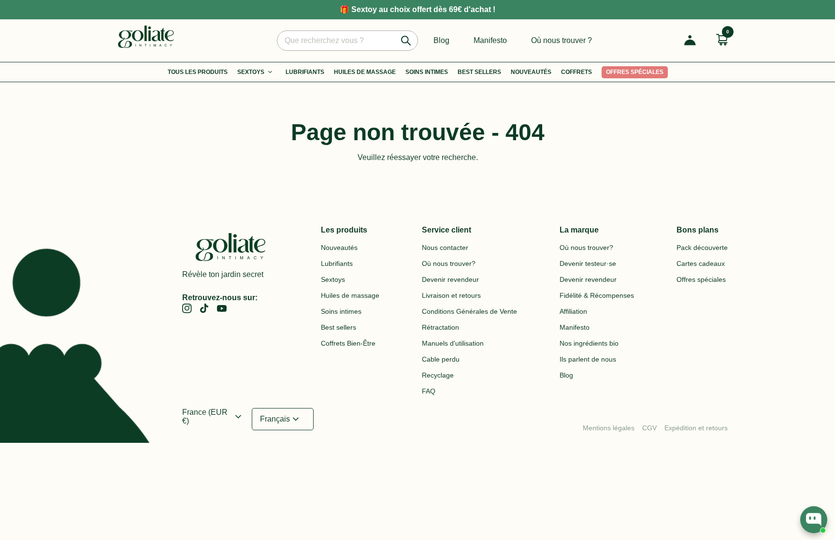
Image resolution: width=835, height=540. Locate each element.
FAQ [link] (428, 391)
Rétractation (440, 327)
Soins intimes (426, 72)
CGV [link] (649, 428)
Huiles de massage (350, 295)
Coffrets (576, 72)
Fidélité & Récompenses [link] (597, 295)
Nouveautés (531, 72)
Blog (441, 40)
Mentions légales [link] (608, 428)
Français (281, 419)
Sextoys (250, 72)
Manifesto (490, 40)
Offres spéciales (634, 72)
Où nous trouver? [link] (448, 263)
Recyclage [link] (438, 375)
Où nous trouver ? (561, 40)
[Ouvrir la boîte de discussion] (813, 519)
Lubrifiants (305, 72)
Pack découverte (702, 247)
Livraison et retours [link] (451, 295)
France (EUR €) (213, 416)
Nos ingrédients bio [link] (589, 343)
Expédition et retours (696, 428)
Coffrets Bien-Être (348, 343)
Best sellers (479, 72)
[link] (187, 308)
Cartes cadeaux (701, 263)
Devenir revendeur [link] (450, 279)
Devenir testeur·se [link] (588, 263)
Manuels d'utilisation (453, 343)
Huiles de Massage (365, 72)
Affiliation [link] (573, 311)
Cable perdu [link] (441, 359)
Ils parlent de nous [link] (588, 359)
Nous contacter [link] (445, 247)
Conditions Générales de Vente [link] (469, 311)
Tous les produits (198, 72)
